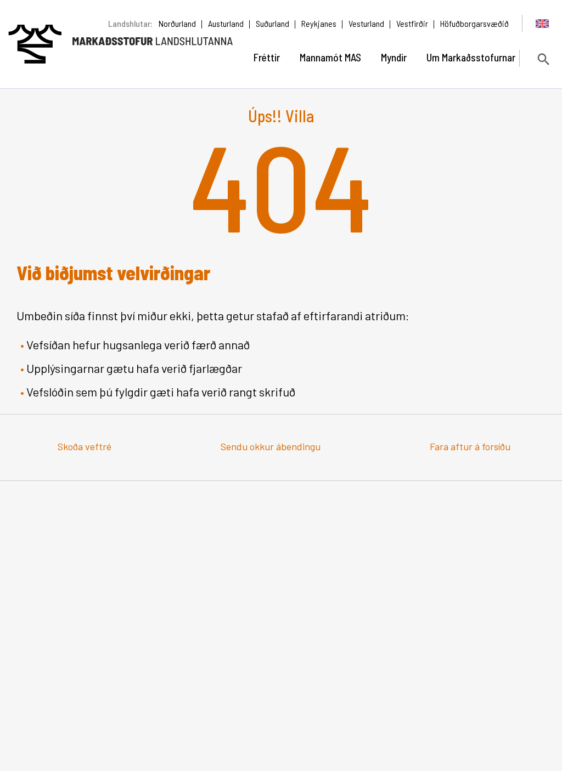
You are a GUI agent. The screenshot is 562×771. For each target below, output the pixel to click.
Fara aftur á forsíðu (470, 446)
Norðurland (177, 23)
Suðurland (272, 23)
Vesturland (366, 23)
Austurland (226, 23)
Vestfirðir (412, 23)
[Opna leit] (543, 59)
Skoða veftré (84, 446)
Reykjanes (318, 23)
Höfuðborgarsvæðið (474, 23)
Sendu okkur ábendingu (271, 446)
